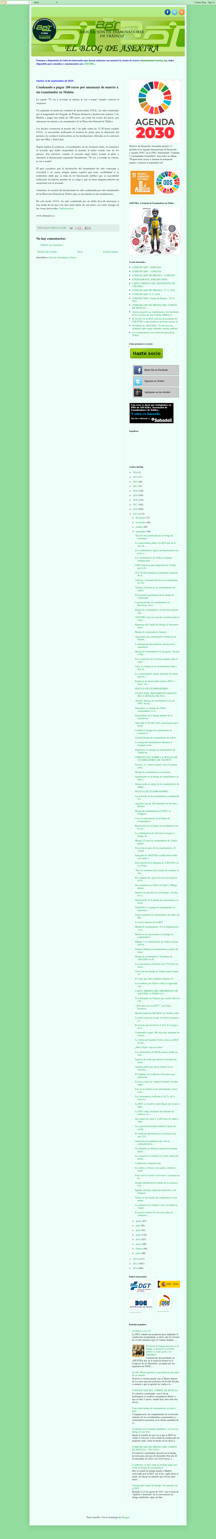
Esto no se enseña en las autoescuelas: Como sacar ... (156, 1090)
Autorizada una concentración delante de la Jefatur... (155, 638)
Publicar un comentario (51, 244)
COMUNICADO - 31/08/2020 (146, 271)
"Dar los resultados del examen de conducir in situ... (157, 872)
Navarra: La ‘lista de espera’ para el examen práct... (156, 766)
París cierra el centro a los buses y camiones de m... (157, 1177)
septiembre (141, 531)
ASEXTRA (89, 63)
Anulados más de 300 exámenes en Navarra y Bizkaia (156, 805)
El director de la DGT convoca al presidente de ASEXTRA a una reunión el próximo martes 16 (155, 320)
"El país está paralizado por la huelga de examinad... (154, 537)
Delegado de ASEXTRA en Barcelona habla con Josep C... (156, 857)
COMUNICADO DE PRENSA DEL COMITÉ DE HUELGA (154, 306)
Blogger (125, 1517)
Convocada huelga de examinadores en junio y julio (154, 1410)
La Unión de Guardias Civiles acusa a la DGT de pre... (157, 1041)
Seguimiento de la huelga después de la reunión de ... (153, 717)
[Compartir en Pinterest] (89, 228)
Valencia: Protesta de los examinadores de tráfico (155, 589)
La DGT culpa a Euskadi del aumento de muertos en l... (154, 1113)
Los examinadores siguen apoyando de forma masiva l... (156, 675)
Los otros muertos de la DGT (149, 922)
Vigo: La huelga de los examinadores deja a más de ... (156, 668)
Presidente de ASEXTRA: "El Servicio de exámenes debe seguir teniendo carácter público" (155, 327)
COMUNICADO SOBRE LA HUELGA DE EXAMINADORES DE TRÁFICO (156, 759)
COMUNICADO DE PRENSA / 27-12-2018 (153, 290)
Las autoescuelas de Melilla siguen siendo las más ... (156, 1053)
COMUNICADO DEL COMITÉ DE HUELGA (155, 1390)
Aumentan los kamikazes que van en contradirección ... (152, 1142)
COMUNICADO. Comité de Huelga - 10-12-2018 (153, 300)
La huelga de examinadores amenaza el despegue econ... (153, 744)
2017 (135, 504)
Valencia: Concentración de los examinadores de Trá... (156, 581)
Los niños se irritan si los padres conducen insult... (155, 1169)
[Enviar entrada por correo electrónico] (71, 227)
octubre (139, 526)
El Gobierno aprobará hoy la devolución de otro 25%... (155, 1135)
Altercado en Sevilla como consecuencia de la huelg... (157, 724)
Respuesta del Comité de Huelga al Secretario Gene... (156, 626)
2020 (135, 490)
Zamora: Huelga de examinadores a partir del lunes (156, 950)
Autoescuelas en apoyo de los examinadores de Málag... (157, 785)
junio (138, 1230)
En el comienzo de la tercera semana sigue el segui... (156, 660)
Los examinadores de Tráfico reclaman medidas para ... (153, 559)
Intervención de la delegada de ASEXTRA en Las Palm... (157, 864)
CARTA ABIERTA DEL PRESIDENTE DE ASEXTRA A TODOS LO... (156, 992)
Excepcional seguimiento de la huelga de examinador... (154, 596)
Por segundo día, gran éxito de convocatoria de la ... (156, 879)
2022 (135, 481)
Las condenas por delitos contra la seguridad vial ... (156, 985)
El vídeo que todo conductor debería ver (154, 978)
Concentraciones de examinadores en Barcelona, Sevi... (152, 604)
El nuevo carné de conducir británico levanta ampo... (156, 1083)
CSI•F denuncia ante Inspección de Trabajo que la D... (155, 566)
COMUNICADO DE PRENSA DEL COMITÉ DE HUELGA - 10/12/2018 (154, 1448)
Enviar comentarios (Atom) (63, 257)
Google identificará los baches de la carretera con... (156, 1184)
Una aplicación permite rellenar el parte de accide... (155, 1128)
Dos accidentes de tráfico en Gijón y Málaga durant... (156, 886)
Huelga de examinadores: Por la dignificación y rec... (156, 928)
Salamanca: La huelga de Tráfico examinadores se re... (150, 709)
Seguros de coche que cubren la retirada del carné (156, 1061)
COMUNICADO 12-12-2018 (146, 294)
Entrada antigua (110, 251)
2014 (135, 1259)
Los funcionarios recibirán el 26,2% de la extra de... (155, 1098)
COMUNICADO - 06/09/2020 (146, 267)
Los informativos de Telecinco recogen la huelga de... (154, 834)
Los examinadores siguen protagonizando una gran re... (156, 552)
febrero (139, 1248)
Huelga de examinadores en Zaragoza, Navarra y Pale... (157, 653)
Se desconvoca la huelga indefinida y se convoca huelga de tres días (155, 1430)
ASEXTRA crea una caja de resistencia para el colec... (157, 618)
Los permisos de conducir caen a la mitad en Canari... (156, 1206)
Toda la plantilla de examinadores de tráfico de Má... (157, 916)
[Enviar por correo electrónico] (76, 228)
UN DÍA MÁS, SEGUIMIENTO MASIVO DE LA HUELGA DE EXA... (156, 695)
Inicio (80, 251)
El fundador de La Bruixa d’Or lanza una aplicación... (154, 1076)
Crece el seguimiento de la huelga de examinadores (152, 820)
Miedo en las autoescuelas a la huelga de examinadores (154, 936)
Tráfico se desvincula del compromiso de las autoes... (156, 1199)
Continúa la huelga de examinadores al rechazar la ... (153, 732)
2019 (135, 495)
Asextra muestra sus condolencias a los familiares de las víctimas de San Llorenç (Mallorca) (155, 313)
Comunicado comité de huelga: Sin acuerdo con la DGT (155, 1487)
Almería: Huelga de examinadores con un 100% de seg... (154, 702)
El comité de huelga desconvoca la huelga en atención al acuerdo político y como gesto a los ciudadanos (162, 1350)
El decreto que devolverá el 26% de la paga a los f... (156, 1026)
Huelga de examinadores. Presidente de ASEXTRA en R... (153, 958)
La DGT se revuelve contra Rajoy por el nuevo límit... (157, 1105)
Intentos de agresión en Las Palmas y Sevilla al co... (156, 894)
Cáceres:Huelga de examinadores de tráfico (155, 737)
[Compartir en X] (83, 228)
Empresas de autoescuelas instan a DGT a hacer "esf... (154, 682)
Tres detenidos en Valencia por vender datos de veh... (157, 1000)
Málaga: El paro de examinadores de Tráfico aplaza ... (156, 842)
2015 (135, 513)
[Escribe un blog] (80, 228)
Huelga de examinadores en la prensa (152, 772)
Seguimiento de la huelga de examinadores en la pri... (157, 901)
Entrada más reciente (47, 251)
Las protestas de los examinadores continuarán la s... (157, 797)
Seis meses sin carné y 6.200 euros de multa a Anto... (157, 1120)
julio (138, 1225)
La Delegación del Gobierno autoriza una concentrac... (154, 645)
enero (139, 1253)
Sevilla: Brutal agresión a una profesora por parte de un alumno (155, 1374)
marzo (139, 1244)
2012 (135, 1268)
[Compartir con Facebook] (86, 228)
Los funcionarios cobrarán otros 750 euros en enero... (156, 965)
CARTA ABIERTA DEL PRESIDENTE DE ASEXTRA (153, 285)
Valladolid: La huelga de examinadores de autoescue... (155, 909)
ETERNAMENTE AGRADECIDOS (149, 279)
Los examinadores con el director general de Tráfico (153, 334)
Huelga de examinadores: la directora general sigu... (156, 611)
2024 (135, 472)
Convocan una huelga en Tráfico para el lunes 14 (156, 973)
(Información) (66, 208)
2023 (135, 476)
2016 (135, 509)
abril (138, 1239)
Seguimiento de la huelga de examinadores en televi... (157, 778)
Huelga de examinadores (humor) (151, 631)
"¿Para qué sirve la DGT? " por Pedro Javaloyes (153, 1007)
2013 (135, 1263)
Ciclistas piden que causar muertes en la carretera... (154, 1068)
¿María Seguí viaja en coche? (149, 1047)
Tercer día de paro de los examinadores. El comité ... (155, 849)
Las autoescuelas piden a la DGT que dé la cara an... (155, 544)
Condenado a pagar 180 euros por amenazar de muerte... (157, 1034)
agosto (139, 1221)
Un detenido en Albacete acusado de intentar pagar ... (156, 1150)
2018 (135, 499)
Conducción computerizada (148, 1163)
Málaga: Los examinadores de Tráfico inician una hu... (156, 943)
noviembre (141, 522)
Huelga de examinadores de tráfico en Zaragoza (153, 812)
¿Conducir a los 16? (141, 1330)
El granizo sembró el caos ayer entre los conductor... (154, 1214)
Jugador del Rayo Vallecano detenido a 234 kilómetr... (155, 1192)
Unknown (54, 227)
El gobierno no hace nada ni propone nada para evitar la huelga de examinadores (154, 1466)
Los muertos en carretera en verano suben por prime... (157, 1157)
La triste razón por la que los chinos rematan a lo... (157, 1019)
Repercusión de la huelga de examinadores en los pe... (156, 827)
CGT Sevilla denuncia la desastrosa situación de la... (156, 574)
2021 (135, 486)
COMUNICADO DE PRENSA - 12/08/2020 (153, 275)
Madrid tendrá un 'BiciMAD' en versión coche (157, 1013)
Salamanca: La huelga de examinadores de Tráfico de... (155, 751)
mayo (138, 1234)
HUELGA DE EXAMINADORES (151, 688)
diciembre (141, 517)
